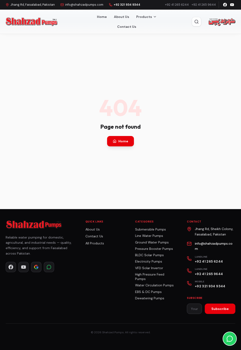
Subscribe (220, 309)
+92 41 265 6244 (177, 5)
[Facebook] (225, 4)
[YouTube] (232, 4)
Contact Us (126, 27)
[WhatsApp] (49, 267)
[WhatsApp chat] (229, 338)
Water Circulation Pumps (154, 285)
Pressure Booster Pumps (154, 249)
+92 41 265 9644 (204, 5)
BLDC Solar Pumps (149, 255)
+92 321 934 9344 (127, 5)
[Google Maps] (36, 267)
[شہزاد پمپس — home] (221, 21)
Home (102, 17)
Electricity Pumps (148, 261)
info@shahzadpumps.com (84, 5)
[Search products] (196, 21)
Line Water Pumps (149, 236)
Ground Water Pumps (152, 242)
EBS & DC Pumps (148, 292)
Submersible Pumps (150, 229)
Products (144, 17)
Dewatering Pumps (149, 298)
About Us (121, 17)
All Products (94, 243)
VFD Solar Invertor (149, 268)
